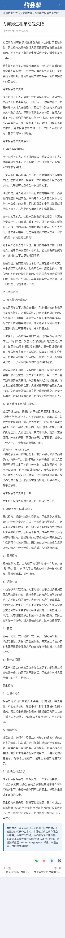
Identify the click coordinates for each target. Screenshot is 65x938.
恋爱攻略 (27, 13)
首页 (17, 13)
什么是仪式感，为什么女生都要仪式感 (24, 872)
